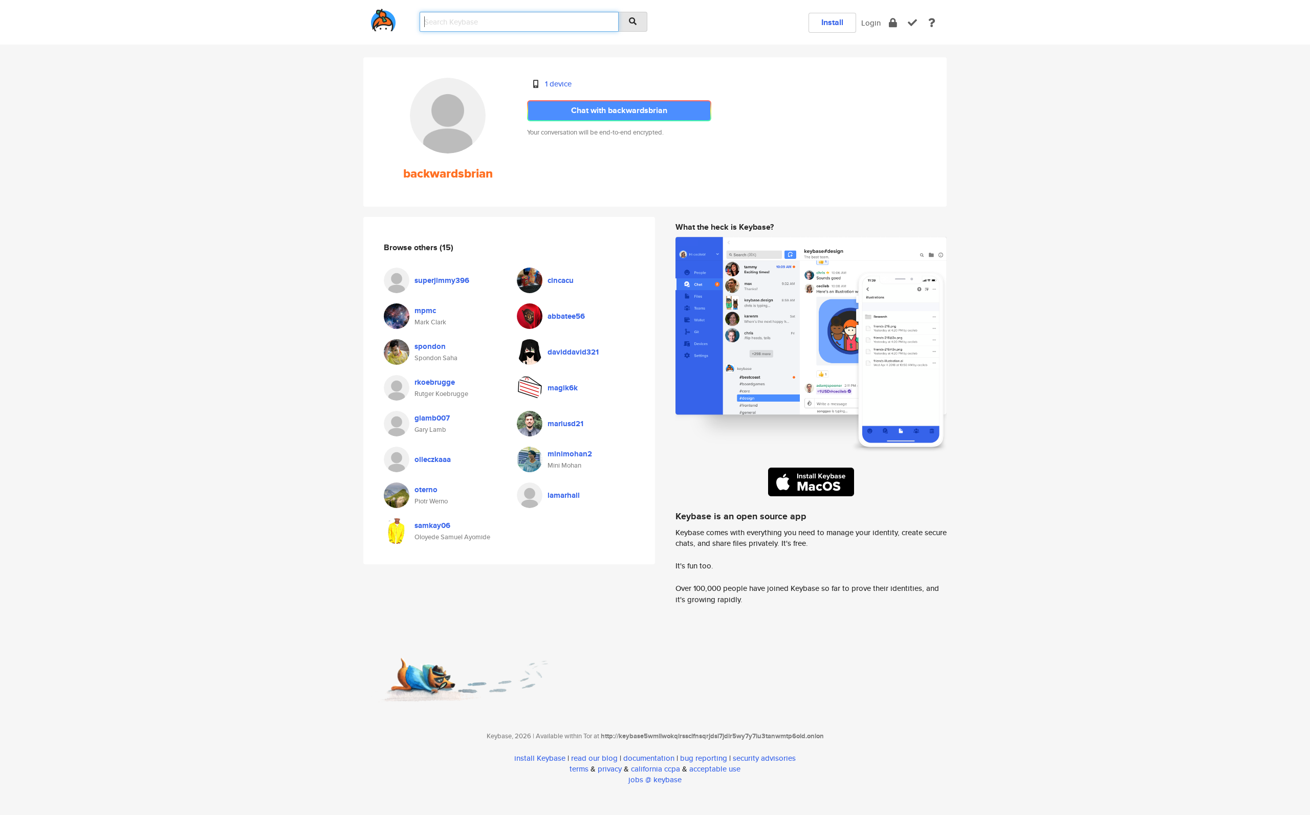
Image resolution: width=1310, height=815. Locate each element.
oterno (426, 489)
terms (579, 768)
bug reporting (703, 758)
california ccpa (655, 768)
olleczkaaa (432, 459)
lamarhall (564, 495)
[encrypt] (893, 22)
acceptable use (714, 768)
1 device (558, 83)
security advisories (764, 758)
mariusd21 (565, 423)
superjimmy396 (441, 280)
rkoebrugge (434, 382)
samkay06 (432, 525)
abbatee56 (566, 316)
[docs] (931, 22)
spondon (430, 346)
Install (832, 22)
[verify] (912, 22)
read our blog (594, 758)
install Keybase (539, 758)
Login (871, 22)
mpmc (425, 310)
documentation (648, 758)
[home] (383, 18)
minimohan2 (570, 453)
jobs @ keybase (655, 779)
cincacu (561, 280)
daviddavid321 (573, 352)
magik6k (563, 387)
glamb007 (432, 418)
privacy (610, 768)
